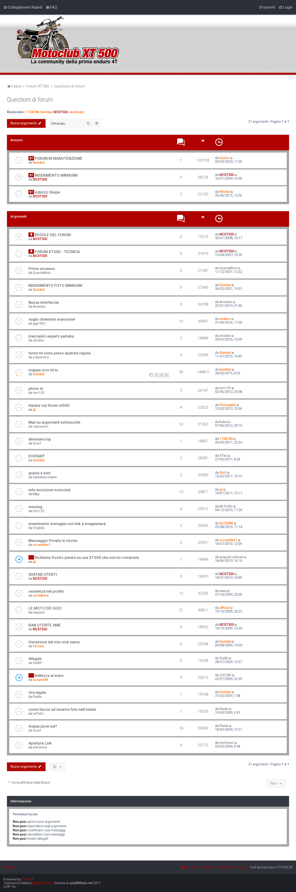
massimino (41, 357)
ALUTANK (226, 523)
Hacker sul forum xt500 (48, 405)
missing (35, 506)
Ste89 (37, 663)
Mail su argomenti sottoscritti (54, 422)
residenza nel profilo (46, 591)
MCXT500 (60, 112)
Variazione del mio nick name (54, 642)
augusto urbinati (231, 557)
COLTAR (225, 675)
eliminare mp (39, 439)
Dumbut (46, 112)
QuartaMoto (42, 273)
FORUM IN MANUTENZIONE (58, 158)
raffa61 (38, 713)
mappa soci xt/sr (43, 370)
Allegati (35, 658)
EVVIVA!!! (36, 456)
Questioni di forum (30, 99)
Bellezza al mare (49, 675)
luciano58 (40, 680)
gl (34, 409)
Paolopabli (227, 405)
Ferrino (38, 646)
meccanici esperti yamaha (51, 336)
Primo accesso (41, 268)
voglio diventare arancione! (51, 319)
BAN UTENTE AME (44, 625)
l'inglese (39, 528)
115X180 (32, 112)
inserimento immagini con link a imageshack (67, 523)
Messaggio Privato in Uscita (52, 540)
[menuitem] (51, 7)
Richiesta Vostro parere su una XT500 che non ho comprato (87, 557)
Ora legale (37, 692)
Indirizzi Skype (47, 192)
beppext (39, 612)
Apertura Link (40, 743)
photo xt (35, 388)
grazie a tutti (39, 473)
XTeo (223, 455)
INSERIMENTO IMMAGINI (56, 175)
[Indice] (67, 37)
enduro (225, 319)
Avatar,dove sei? (42, 726)
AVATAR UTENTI (42, 574)
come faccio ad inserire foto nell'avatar (62, 709)
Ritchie (224, 192)
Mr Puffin (226, 506)
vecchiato (76, 112)
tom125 (38, 392)
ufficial (224, 608)
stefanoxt (40, 747)
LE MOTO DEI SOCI (45, 608)
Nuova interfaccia (43, 302)
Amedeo (39, 306)
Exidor (224, 158)
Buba (223, 422)
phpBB (26, 879)
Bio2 (222, 472)
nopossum (40, 426)
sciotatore (41, 595)
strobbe (38, 340)
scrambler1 (42, 545)
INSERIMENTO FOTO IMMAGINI (55, 285)
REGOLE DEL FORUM (53, 234)
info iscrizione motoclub (49, 490)
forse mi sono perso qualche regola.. (60, 353)
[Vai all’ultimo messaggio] (231, 158)
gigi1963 (39, 323)
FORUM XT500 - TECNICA (57, 251)
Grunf (37, 443)
